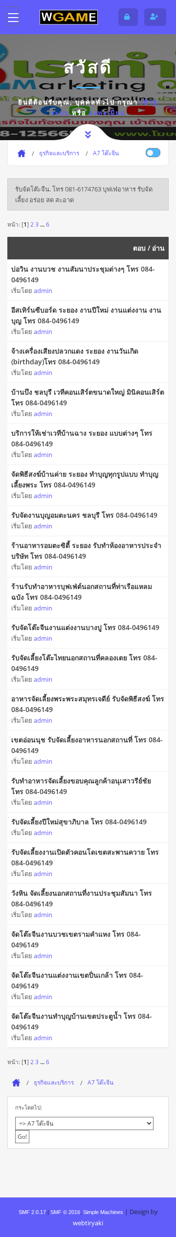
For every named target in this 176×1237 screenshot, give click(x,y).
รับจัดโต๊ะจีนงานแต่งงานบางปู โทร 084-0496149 (85, 627)
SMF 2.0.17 (32, 1212)
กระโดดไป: (28, 1107)
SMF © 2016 (65, 1212)
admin (43, 290)
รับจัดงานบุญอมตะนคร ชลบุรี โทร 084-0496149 (84, 515)
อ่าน (158, 247)
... (43, 224)
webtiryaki (88, 1222)
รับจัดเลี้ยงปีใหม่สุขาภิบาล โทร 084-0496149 (79, 821)
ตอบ (139, 247)
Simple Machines (103, 1212)
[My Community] (68, 17)
